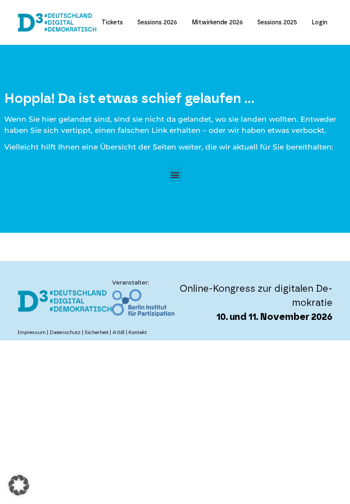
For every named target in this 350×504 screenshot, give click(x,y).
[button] (175, 174)
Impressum (32, 332)
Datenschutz (65, 332)
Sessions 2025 (277, 23)
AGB (118, 332)
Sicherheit (96, 332)
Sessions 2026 (157, 23)
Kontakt (137, 332)
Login (319, 23)
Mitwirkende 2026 (217, 23)
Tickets (112, 23)
